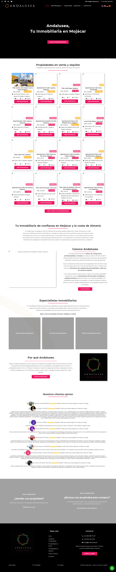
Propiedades (56, 6)
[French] (105, 6)
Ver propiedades (40, 376)
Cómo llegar (90, 553)
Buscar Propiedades (58, 42)
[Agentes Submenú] (81, 5)
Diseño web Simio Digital (99, 565)
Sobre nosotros (53, 553)
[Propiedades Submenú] (62, 5)
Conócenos (85, 289)
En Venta (75, 91)
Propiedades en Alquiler (53, 550)
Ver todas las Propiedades (58, 211)
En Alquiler (27, 91)
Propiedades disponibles (87, 508)
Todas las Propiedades (52, 540)
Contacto (87, 6)
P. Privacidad (36, 565)
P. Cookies (60, 565)
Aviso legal (12, 565)
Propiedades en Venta (53, 545)
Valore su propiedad (58, 333)
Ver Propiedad (22, 101)
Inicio (47, 6)
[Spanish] (110, 6)
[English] (103, 6)
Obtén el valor (29, 507)
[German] (107, 6)
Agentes (77, 6)
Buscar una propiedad (24, 333)
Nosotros (68, 6)
